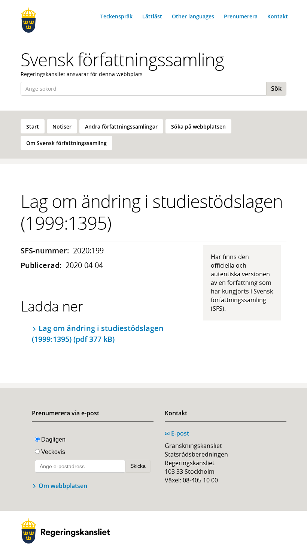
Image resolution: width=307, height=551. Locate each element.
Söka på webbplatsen (198, 126)
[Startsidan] (50, 20)
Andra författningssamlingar (121, 126)
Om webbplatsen (63, 486)
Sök (276, 88)
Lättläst (152, 16)
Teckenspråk (116, 16)
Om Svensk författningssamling (66, 143)
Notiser (62, 126)
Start (32, 126)
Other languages (193, 16)
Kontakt (277, 16)
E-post (177, 433)
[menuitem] (32, 126)
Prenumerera (241, 16)
